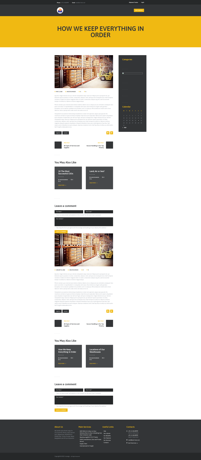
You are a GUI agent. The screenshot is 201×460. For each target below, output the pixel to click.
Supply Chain (83, 443)
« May (124, 127)
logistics (58, 133)
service (65, 133)
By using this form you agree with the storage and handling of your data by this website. (81, 227)
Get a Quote (107, 433)
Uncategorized (71, 91)
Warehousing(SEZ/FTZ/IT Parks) (89, 437)
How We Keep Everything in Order (67, 350)
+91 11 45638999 (65, 2)
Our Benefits (107, 435)
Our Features (107, 438)
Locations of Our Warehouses (97, 350)
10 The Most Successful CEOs (65, 172)
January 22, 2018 (60, 270)
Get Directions (132, 443)
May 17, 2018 (59, 91)
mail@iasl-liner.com (80, 2)
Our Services (107, 440)
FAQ (105, 431)
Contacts (106, 442)
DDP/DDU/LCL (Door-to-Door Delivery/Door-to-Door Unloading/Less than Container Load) (91, 433)
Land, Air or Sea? (97, 171)
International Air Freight (87, 446)
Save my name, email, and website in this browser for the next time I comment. (78, 215)
